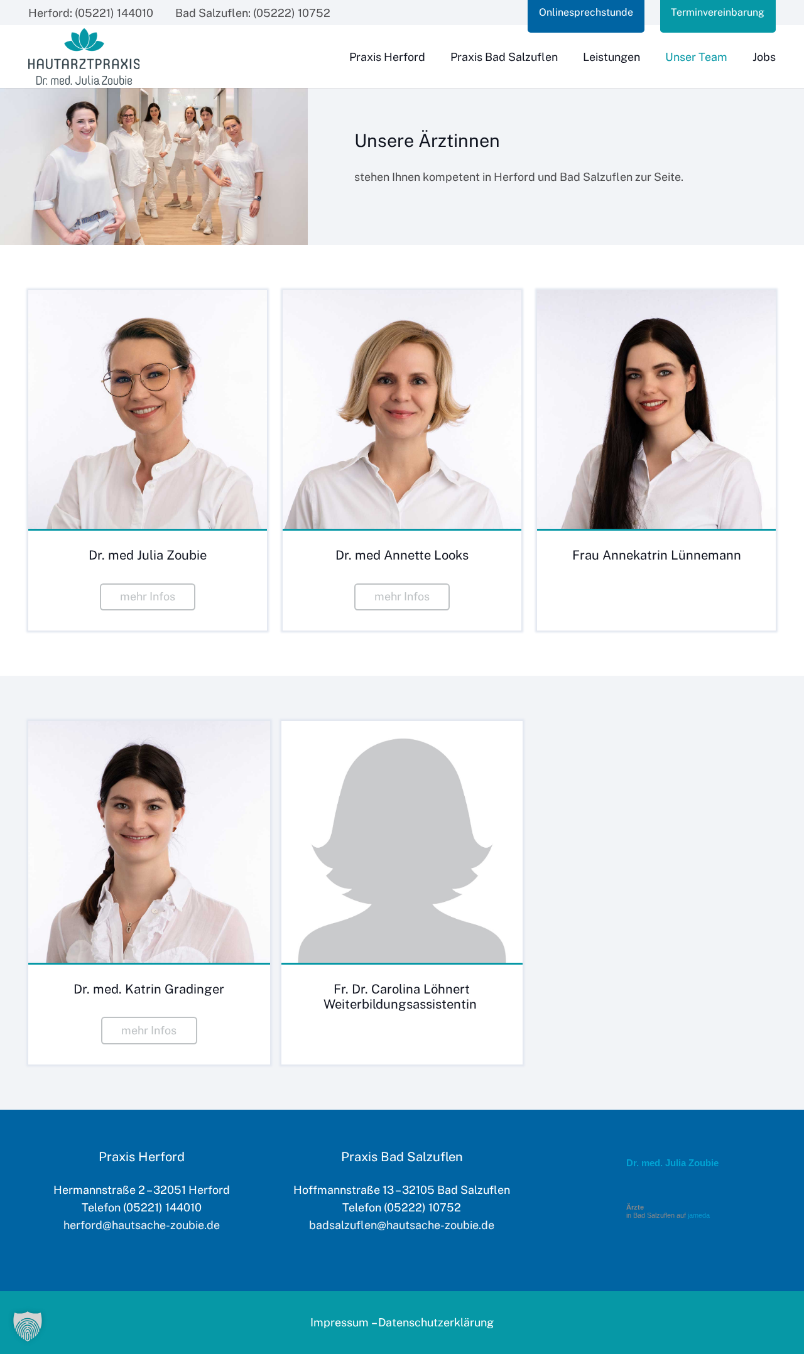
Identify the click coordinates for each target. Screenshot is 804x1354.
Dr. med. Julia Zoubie (672, 1162)
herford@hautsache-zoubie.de (141, 1225)
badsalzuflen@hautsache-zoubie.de (401, 1225)
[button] (27, 1326)
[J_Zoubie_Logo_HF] (83, 56)
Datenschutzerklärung (436, 1322)
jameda (699, 1215)
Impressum (339, 1322)
